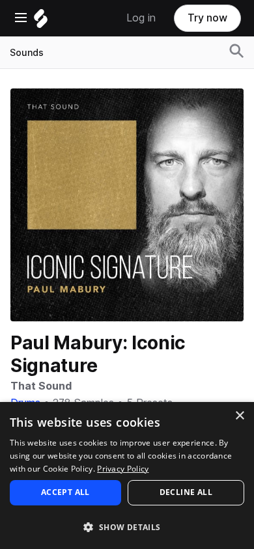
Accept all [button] (65, 492)
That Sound (41, 386)
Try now (207, 18)
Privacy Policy (122, 468)
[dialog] (127, 475)
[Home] (41, 22)
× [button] (239, 416)
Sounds (27, 52)
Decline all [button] (186, 492)
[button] (127, 526)
